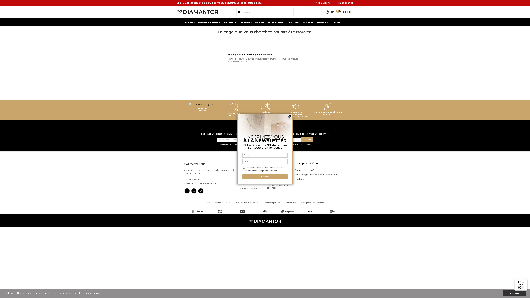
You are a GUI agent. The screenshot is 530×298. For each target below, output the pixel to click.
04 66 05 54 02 (195, 179)
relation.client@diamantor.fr (204, 183)
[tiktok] (201, 191)
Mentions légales (222, 202)
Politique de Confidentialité (312, 202)
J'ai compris (514, 293)
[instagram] (194, 191)
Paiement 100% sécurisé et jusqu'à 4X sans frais (277, 185)
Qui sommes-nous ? (304, 170)
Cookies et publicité (272, 202)
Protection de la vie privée (247, 202)
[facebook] (187, 191)
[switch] (521, 287)
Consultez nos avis (202, 109)
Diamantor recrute (248, 188)
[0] (332, 12)
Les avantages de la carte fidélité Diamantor (316, 174)
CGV (208, 202)
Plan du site (291, 202)
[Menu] (525, 280)
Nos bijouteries (302, 179)
